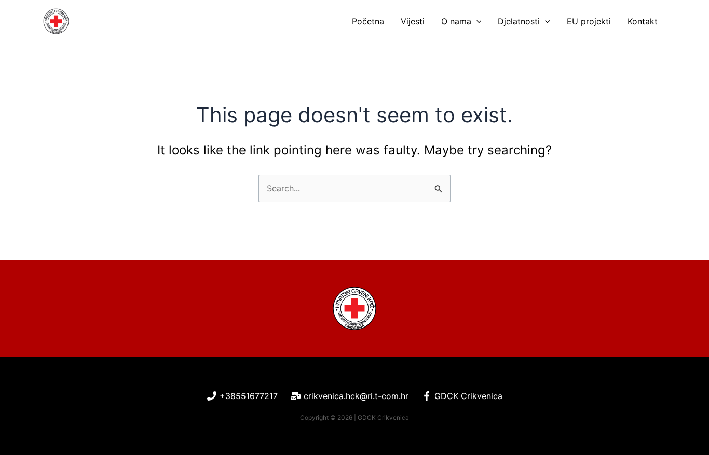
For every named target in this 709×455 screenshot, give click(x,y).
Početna (368, 21)
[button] (476, 21)
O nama (456, 21)
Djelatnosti (519, 21)
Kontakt (643, 21)
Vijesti (413, 21)
